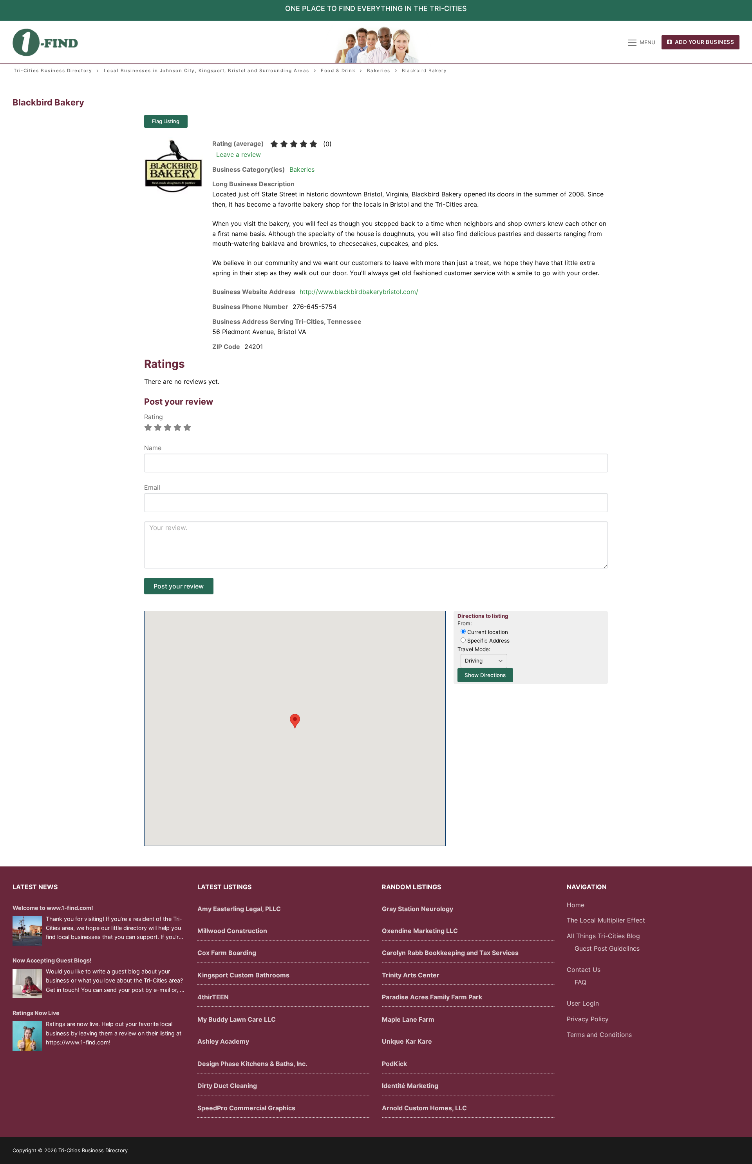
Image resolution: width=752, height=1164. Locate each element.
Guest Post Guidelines (607, 948)
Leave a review (238, 154)
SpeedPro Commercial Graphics (246, 1108)
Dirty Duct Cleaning (227, 1086)
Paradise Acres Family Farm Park (432, 997)
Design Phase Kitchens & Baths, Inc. (252, 1064)
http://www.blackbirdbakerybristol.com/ (359, 292)
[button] (295, 721)
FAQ (580, 982)
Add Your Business (703, 42)
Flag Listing (165, 121)
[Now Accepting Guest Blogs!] (27, 983)
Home (575, 905)
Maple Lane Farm (408, 1019)
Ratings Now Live (36, 1013)
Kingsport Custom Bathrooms (243, 975)
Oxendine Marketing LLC (420, 931)
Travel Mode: (473, 649)
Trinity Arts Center (410, 975)
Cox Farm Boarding (226, 953)
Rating (153, 417)
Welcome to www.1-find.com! (53, 907)
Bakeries (302, 169)
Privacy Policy (588, 1019)
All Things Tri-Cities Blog (603, 936)
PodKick (394, 1064)
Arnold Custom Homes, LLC (424, 1108)
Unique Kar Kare (407, 1041)
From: (464, 623)
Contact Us (583, 969)
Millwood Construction (232, 931)
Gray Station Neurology (417, 909)
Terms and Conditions (599, 1035)
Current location (487, 632)
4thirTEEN (213, 997)
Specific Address (488, 640)
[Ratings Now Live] (27, 1036)
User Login (583, 1003)
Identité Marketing (410, 1086)
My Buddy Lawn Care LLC (236, 1019)
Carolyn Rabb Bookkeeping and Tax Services (450, 953)
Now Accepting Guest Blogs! (52, 960)
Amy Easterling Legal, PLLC (239, 909)
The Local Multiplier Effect (606, 920)
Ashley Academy (223, 1041)
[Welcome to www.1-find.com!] (27, 931)
